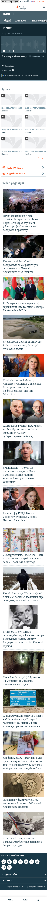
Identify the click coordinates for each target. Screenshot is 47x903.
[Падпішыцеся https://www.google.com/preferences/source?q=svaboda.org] (3, 861)
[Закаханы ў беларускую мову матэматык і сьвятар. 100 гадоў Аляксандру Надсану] (23, 785)
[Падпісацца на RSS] (9, 867)
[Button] (8, 66)
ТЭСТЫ (24, 900)
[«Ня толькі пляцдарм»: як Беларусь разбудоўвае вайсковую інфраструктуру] (23, 823)
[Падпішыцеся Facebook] (9, 861)
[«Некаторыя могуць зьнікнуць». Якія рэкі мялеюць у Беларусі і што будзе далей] (23, 327)
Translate (39, 2)
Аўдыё (7, 21)
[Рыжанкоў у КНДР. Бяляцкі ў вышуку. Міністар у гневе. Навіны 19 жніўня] (23, 498)
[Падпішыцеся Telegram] (3, 867)
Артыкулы (21, 21)
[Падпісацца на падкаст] (26, 861)
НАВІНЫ (10, 900)
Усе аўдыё (42, 158)
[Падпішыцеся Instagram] (37, 861)
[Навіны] (11, 99)
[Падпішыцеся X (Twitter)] (15, 861)
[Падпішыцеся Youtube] (20, 861)
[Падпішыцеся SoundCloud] (31, 861)
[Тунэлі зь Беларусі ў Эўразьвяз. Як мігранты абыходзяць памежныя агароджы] (23, 662)
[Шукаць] (38, 900)
